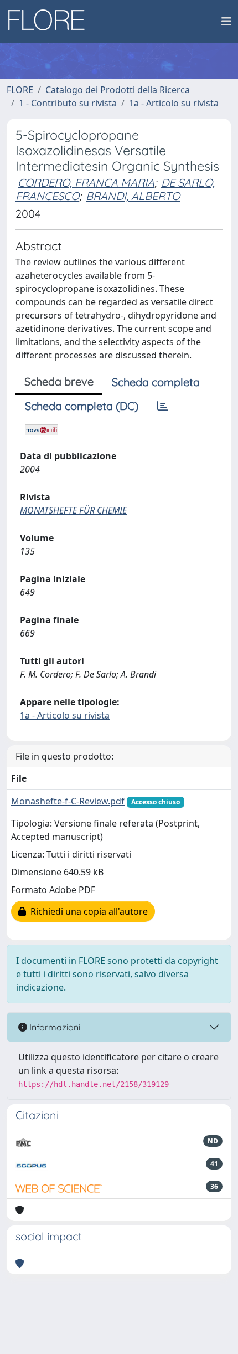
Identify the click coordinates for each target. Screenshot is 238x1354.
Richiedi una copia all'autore (87, 911)
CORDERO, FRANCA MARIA (86, 182)
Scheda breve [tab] (59, 381)
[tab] (163, 406)
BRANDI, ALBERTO (133, 196)
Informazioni (53, 1027)
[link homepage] (50, 22)
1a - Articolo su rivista (174, 103)
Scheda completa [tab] (156, 382)
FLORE (20, 90)
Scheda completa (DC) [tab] (81, 406)
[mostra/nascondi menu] (226, 21)
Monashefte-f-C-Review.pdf (68, 801)
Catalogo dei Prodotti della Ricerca (117, 90)
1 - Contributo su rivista (68, 103)
